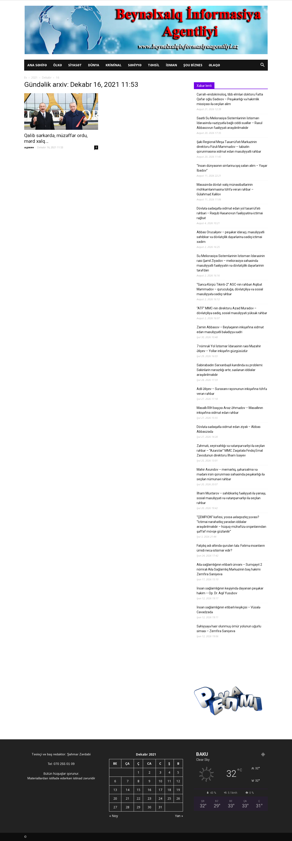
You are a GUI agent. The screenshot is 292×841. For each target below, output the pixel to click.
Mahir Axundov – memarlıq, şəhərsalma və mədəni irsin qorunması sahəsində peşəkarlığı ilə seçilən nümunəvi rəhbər (231, 474)
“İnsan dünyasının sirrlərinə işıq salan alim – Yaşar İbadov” (232, 168)
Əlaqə (214, 65)
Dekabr (47, 78)
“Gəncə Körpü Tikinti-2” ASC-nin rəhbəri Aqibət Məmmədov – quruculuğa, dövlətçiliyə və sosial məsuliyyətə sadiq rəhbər (230, 289)
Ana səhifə (37, 65)
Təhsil (153, 65)
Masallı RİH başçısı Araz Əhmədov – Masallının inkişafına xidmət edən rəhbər (230, 410)
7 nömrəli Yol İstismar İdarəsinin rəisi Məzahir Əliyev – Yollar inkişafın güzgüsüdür (229, 348)
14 (127, 790)
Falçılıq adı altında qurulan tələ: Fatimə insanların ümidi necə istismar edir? (231, 548)
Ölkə (57, 65)
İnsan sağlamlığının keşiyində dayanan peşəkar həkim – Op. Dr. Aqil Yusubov (230, 590)
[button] (262, 65)
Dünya (93, 65)
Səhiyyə (134, 65)
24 (160, 798)
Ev (25, 78)
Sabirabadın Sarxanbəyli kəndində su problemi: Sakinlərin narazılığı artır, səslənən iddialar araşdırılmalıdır (230, 370)
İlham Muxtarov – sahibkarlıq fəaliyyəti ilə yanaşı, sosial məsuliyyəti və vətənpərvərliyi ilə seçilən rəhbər (231, 498)
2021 (34, 78)
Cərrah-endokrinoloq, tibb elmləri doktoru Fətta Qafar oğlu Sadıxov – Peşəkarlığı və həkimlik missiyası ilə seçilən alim (230, 99)
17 (160, 790)
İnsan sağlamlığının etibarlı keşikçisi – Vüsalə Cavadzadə (228, 609)
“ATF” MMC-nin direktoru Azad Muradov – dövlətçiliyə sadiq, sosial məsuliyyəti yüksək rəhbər (232, 310)
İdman (171, 65)
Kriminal (114, 65)
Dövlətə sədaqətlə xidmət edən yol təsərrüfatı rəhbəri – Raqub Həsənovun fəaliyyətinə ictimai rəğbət (230, 213)
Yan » (179, 816)
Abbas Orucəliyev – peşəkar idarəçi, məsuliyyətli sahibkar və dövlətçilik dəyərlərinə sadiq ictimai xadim (230, 237)
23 (149, 798)
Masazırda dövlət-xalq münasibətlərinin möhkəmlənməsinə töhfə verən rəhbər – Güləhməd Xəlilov (225, 189)
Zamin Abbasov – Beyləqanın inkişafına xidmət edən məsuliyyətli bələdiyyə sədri (230, 329)
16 (149, 790)
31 (160, 807)
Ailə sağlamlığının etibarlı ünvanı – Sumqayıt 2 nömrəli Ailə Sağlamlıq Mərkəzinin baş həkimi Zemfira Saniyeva (229, 569)
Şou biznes (192, 65)
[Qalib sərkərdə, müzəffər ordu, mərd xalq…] (61, 111)
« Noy (113, 816)
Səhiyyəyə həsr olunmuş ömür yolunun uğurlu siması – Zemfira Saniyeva (229, 628)
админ (29, 147)
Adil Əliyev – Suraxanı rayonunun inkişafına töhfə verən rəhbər (232, 391)
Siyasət (75, 65)
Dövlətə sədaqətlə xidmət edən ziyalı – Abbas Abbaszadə (229, 429)
